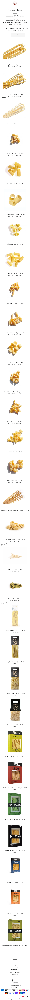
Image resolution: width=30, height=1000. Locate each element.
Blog (15, 977)
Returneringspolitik (15, 972)
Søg (15, 965)
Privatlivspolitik (15, 969)
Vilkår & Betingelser (15, 967)
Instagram (15, 982)
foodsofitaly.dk (17, 986)
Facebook (15, 980)
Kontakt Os (15, 975)
